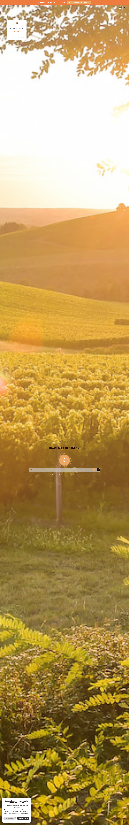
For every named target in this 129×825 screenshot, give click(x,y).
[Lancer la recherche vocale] (64, 460)
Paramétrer (9, 818)
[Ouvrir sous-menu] (45, 15)
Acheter (50, 15)
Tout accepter (23, 818)
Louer (57, 15)
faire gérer (82, 15)
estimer (73, 15)
